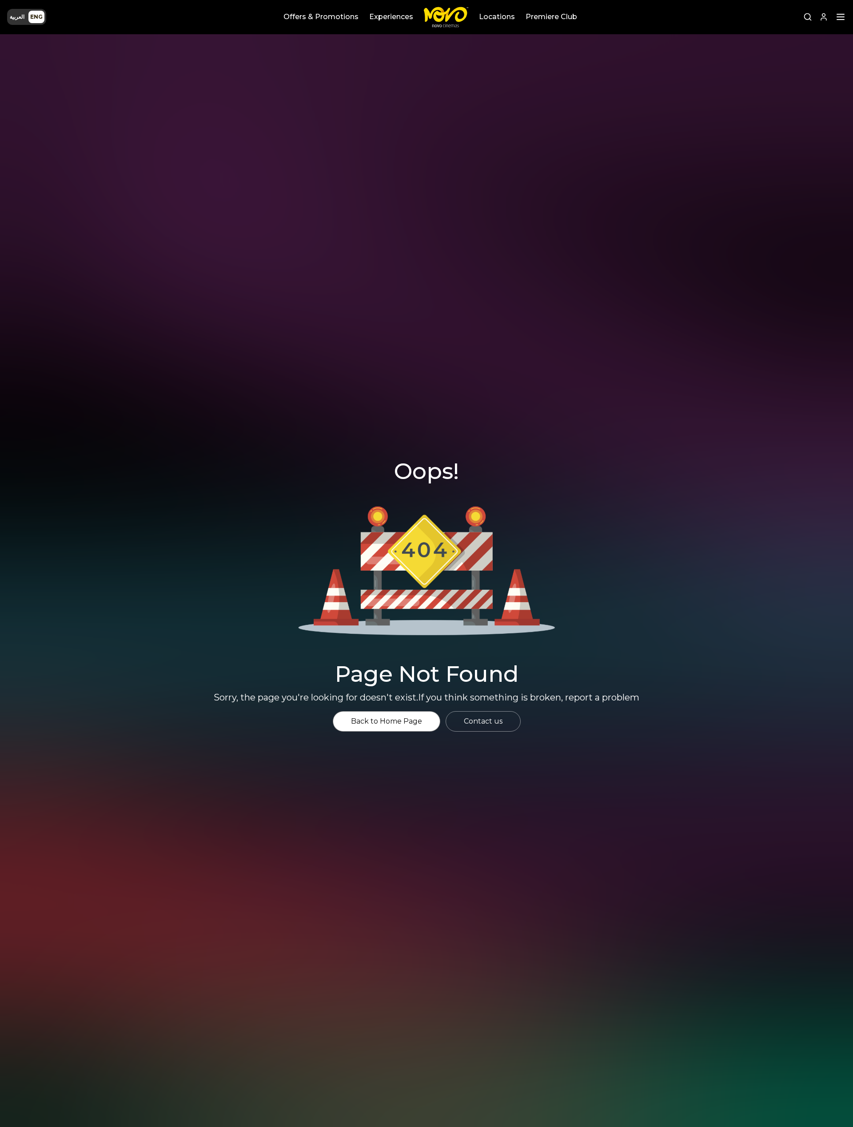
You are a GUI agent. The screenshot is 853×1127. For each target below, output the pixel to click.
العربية (17, 16)
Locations (497, 16)
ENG (36, 16)
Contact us (483, 721)
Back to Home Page (386, 721)
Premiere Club (551, 16)
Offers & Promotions (321, 16)
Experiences (391, 16)
